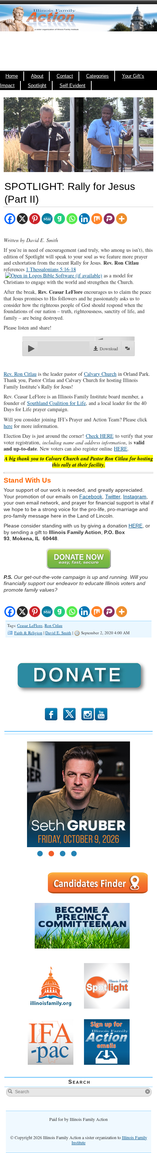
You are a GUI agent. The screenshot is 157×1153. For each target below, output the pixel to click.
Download (109, 348)
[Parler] (109, 218)
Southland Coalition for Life (56, 403)
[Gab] (59, 218)
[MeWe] (47, 218)
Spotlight (37, 85)
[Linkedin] (84, 218)
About (37, 76)
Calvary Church (100, 373)
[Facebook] (9, 218)
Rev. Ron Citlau (20, 373)
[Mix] (96, 218)
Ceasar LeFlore (29, 625)
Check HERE (100, 435)
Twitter (112, 496)
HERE (120, 448)
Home (11, 76)
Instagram (134, 496)
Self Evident (72, 85)
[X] (22, 218)
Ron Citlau (53, 625)
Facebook (90, 496)
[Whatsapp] (71, 218)
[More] (121, 218)
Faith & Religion (28, 632)
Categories (97, 76)
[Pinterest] (34, 218)
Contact (65, 76)
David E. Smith (58, 632)
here (8, 425)
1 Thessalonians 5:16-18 (51, 269)
